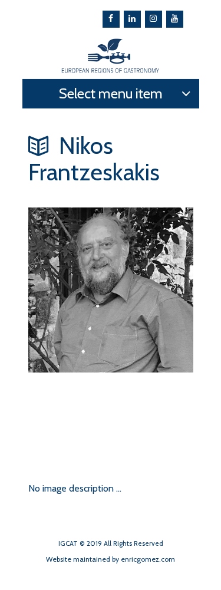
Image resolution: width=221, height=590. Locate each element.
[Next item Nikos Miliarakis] (69, 420)
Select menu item (111, 93)
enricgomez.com (148, 559)
